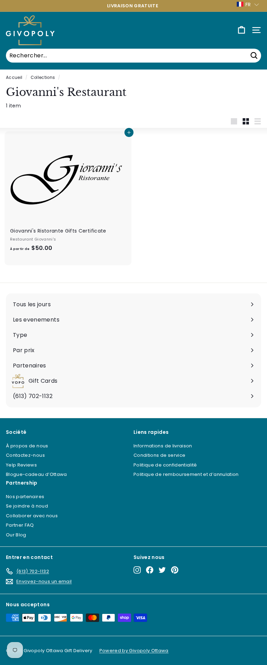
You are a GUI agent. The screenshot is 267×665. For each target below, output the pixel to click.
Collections (43, 77)
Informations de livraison (163, 446)
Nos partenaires (25, 496)
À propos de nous (27, 446)
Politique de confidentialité (165, 465)
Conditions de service (159, 455)
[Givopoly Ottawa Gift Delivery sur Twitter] (162, 570)
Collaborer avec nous (32, 515)
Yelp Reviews (21, 465)
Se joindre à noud (27, 506)
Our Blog (16, 535)
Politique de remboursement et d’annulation (186, 474)
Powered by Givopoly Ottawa (134, 650)
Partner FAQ (20, 525)
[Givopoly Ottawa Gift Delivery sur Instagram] (137, 570)
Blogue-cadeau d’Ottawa (36, 474)
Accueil (14, 77)
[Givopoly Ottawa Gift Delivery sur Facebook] (149, 570)
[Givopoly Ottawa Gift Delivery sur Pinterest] (174, 570)
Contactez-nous (25, 455)
